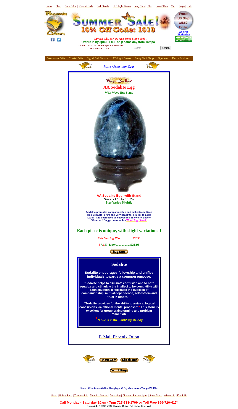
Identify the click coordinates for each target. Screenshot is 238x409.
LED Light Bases (121, 58)
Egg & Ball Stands (97, 58)
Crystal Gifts (76, 58)
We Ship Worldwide (184, 33)
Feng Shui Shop (144, 58)
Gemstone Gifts (56, 58)
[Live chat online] (183, 41)
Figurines (162, 58)
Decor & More (180, 58)
